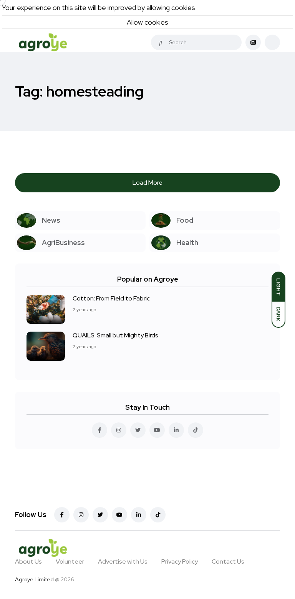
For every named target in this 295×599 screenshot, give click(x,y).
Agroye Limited (34, 579)
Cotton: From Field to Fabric (111, 298)
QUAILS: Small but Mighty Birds (115, 335)
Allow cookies (147, 22)
